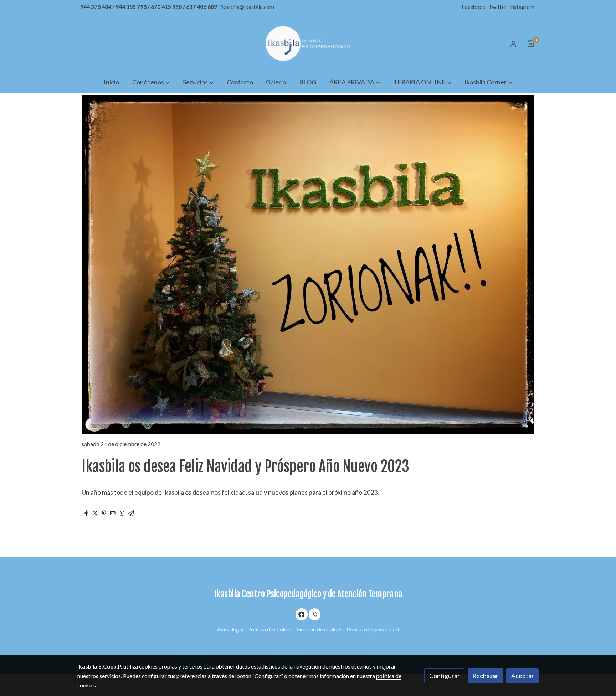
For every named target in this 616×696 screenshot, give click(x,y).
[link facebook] (302, 614)
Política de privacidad (372, 629)
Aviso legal (230, 629)
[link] (308, 43)
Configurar (444, 676)
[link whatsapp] (314, 614)
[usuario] (513, 43)
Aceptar (522, 676)
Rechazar (485, 676)
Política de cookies (270, 629)
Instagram (521, 7)
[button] (151, 82)
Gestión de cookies (320, 629)
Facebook (474, 7)
